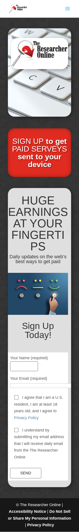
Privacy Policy (26, 418)
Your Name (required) (29, 358)
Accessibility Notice (27, 511)
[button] (67, 11)
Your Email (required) (28, 378)
